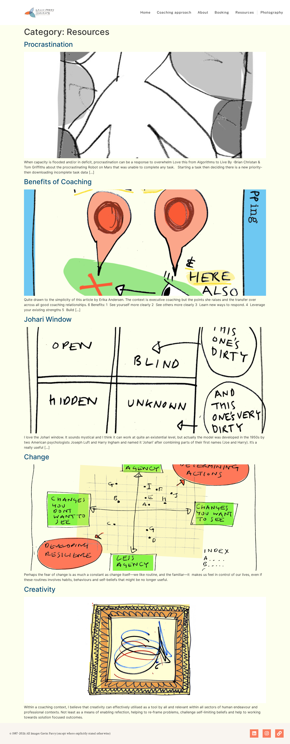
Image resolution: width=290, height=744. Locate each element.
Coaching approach (174, 12)
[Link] (279, 733)
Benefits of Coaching (58, 182)
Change (36, 457)
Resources (244, 12)
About (203, 12)
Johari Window (48, 319)
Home (145, 12)
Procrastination (48, 44)
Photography (271, 12)
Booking (222, 12)
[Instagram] (267, 733)
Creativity (39, 589)
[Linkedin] (254, 733)
